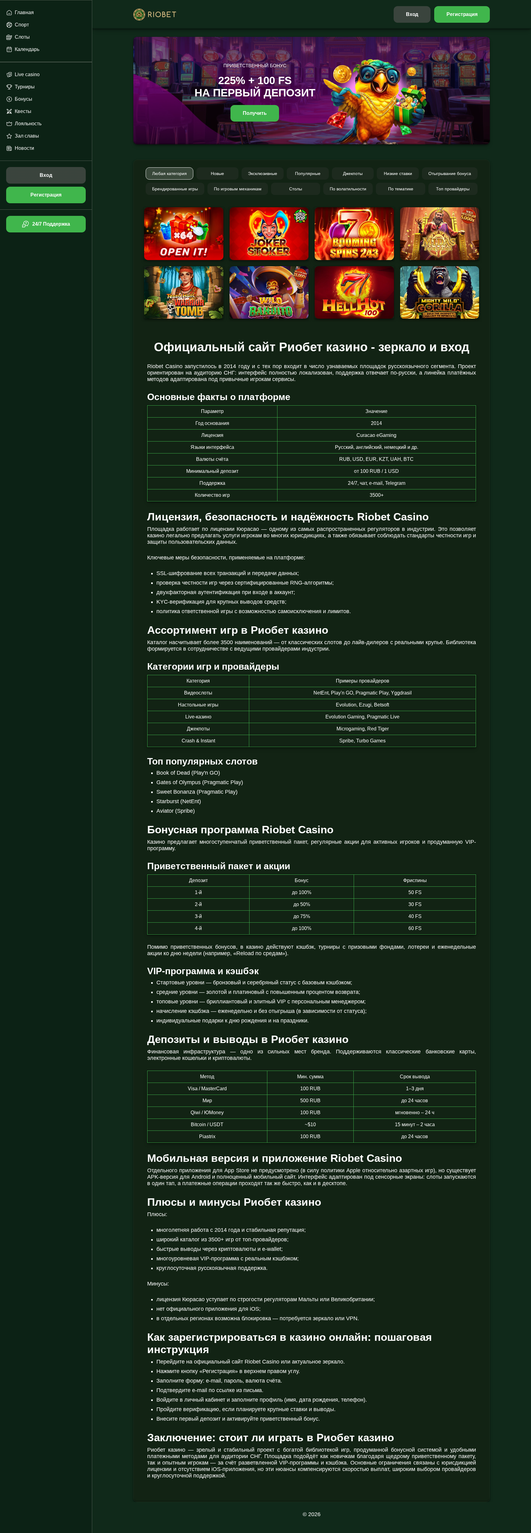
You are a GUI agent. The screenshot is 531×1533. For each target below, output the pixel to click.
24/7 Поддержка (51, 224)
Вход (412, 14)
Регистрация (462, 14)
